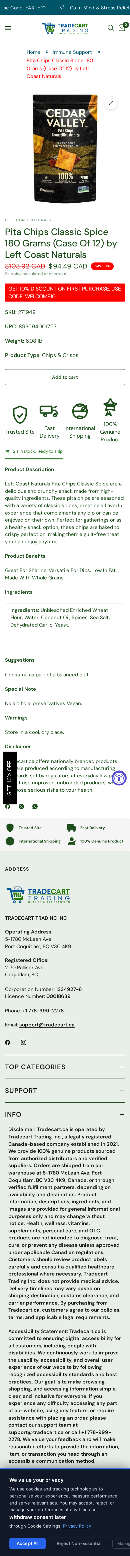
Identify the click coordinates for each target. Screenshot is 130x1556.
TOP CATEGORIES (35, 1067)
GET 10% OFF (9, 778)
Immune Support (72, 52)
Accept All (27, 1543)
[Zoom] (111, 103)
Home (33, 52)
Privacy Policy (77, 1526)
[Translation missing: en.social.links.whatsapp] (36, 806)
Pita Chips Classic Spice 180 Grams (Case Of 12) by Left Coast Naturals (60, 68)
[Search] (110, 28)
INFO (13, 1114)
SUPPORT (21, 1090)
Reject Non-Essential (79, 1543)
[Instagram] (28, 1042)
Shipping (13, 273)
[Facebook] (9, 806)
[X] (23, 806)
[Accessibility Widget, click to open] (119, 778)
